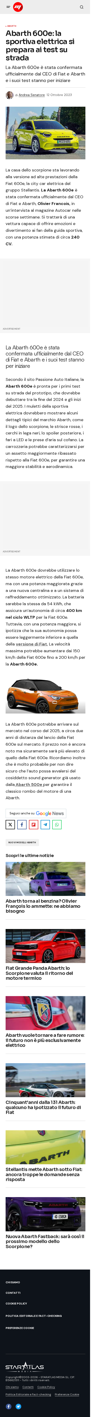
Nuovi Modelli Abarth (22, 842)
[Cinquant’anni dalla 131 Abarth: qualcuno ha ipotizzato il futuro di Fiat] (45, 1080)
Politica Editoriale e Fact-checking (34, 1316)
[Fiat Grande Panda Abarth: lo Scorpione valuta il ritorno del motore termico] (45, 946)
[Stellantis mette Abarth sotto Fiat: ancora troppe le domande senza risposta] (45, 1147)
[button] (8, 7)
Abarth (11, 26)
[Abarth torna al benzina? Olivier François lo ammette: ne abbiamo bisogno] (45, 879)
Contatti (13, 1292)
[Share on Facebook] (22, 824)
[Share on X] (10, 824)
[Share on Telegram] (45, 824)
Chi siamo (13, 1282)
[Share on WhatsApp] (57, 824)
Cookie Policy (16, 1303)
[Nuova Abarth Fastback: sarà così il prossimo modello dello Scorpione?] (45, 1214)
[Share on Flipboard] (33, 824)
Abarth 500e (29, 784)
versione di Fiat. (32, 644)
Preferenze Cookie (20, 1328)
